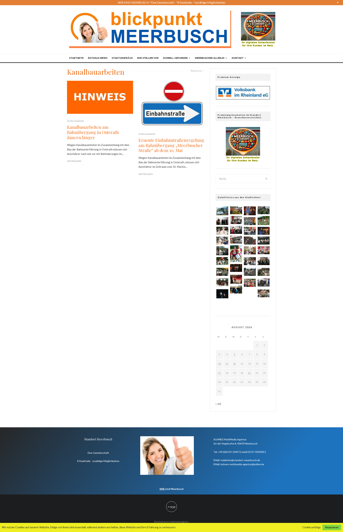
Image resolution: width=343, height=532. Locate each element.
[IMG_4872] (236, 240)
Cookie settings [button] (311, 527)
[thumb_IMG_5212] (222, 221)
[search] (266, 178)
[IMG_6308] (250, 293)
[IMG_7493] (236, 230)
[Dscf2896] (222, 293)
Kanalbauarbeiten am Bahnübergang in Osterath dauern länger (93, 132)
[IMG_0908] (264, 241)
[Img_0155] (222, 282)
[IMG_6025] (264, 250)
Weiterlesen (74, 161)
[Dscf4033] (222, 210)
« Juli (218, 403)
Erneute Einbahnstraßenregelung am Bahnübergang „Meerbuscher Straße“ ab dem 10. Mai (171, 145)
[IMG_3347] (222, 272)
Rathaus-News (97, 58)
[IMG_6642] (236, 220)
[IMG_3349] (250, 272)
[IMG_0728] (264, 272)
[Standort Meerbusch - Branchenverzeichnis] (258, 13)
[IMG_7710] (236, 253)
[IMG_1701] (264, 293)
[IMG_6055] (250, 261)
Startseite (76, 58)
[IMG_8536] (236, 289)
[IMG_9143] (222, 261)
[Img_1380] (236, 268)
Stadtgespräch (122, 58)
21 (249, 373)
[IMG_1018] (264, 261)
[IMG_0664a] (236, 300)
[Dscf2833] (250, 210)
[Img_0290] (264, 231)
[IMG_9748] (222, 231)
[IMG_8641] (250, 283)
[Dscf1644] (222, 250)
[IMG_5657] (250, 250)
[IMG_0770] (264, 210)
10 (219, 363)
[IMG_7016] (250, 231)
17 (219, 373)
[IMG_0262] (264, 282)
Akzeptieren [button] (332, 527)
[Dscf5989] (264, 220)
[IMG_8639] (222, 241)
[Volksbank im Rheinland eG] (243, 98)
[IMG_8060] (250, 221)
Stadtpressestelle (75, 121)
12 (234, 363)
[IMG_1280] (250, 241)
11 (227, 363)
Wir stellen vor (148, 58)
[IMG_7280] (236, 210)
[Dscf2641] (236, 279)
